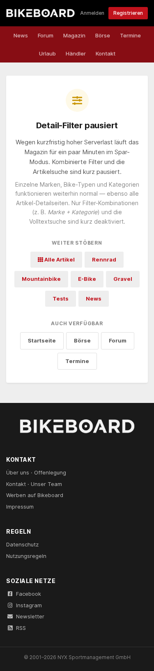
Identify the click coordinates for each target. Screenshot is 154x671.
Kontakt (105, 53)
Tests (61, 298)
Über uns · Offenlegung (36, 472)
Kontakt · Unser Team (34, 484)
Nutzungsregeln (26, 556)
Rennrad (104, 259)
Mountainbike (41, 278)
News (21, 35)
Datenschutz (22, 544)
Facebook (28, 593)
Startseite (42, 340)
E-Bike (87, 278)
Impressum (20, 506)
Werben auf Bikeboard (34, 495)
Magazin (74, 35)
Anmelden (92, 13)
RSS (21, 628)
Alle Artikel (59, 259)
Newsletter (30, 616)
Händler (76, 53)
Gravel (122, 278)
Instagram (29, 605)
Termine (130, 35)
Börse (102, 35)
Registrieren (128, 13)
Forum (45, 35)
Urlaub (47, 53)
